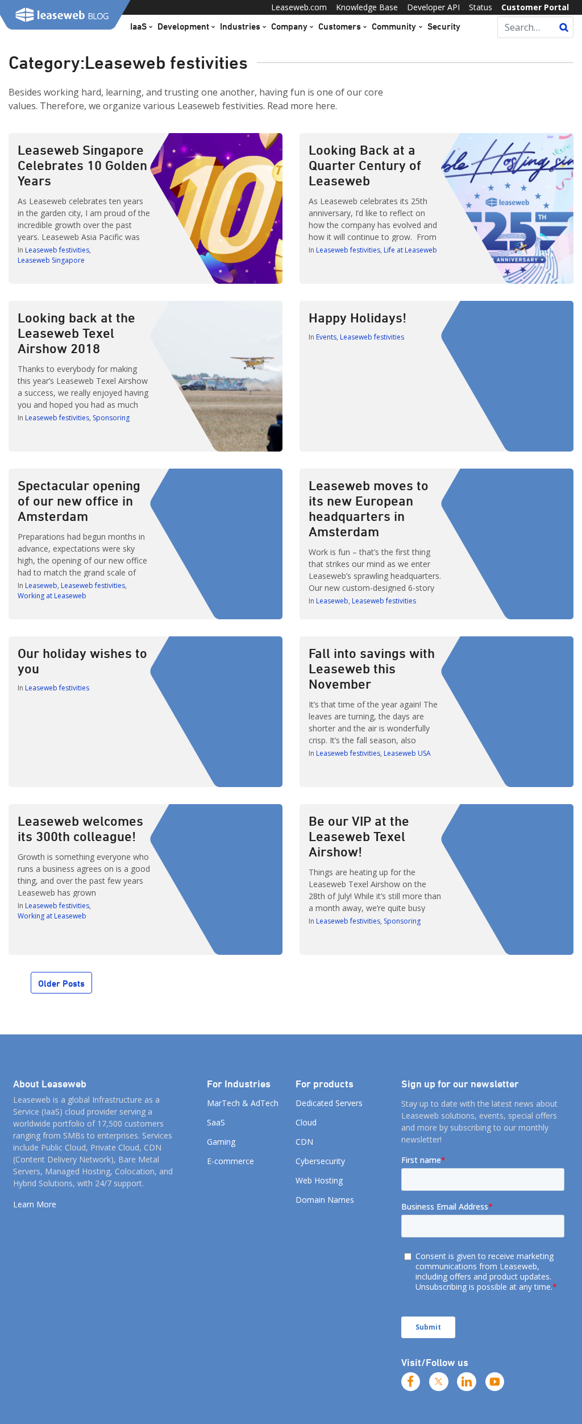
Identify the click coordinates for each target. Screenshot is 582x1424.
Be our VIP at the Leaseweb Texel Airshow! (359, 836)
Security (443, 26)
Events (326, 337)
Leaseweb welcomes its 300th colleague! (80, 828)
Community (394, 26)
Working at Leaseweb (52, 596)
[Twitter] (438, 1382)
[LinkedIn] (466, 1382)
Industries (240, 26)
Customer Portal (535, 7)
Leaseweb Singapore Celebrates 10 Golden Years (82, 165)
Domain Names (325, 1199)
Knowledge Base (367, 7)
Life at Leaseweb (410, 250)
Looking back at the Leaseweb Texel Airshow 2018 (76, 332)
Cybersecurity (320, 1161)
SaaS (216, 1122)
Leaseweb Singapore (51, 260)
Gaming (221, 1141)
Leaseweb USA (407, 753)
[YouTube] (495, 1382)
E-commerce (230, 1161)
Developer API (433, 7)
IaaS (138, 26)
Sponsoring (111, 418)
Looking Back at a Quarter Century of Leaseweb (365, 165)
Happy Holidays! (357, 317)
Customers (339, 26)
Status (480, 7)
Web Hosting (319, 1180)
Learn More (34, 1204)
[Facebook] (411, 1382)
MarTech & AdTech (242, 1103)
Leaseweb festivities (57, 250)
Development (183, 26)
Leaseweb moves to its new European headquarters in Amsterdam (369, 508)
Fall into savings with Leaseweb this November (372, 668)
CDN (304, 1141)
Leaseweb (41, 585)
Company (289, 26)
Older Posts (61, 983)
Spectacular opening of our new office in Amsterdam (79, 500)
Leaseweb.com (299, 7)
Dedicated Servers (329, 1103)
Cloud (306, 1122)
